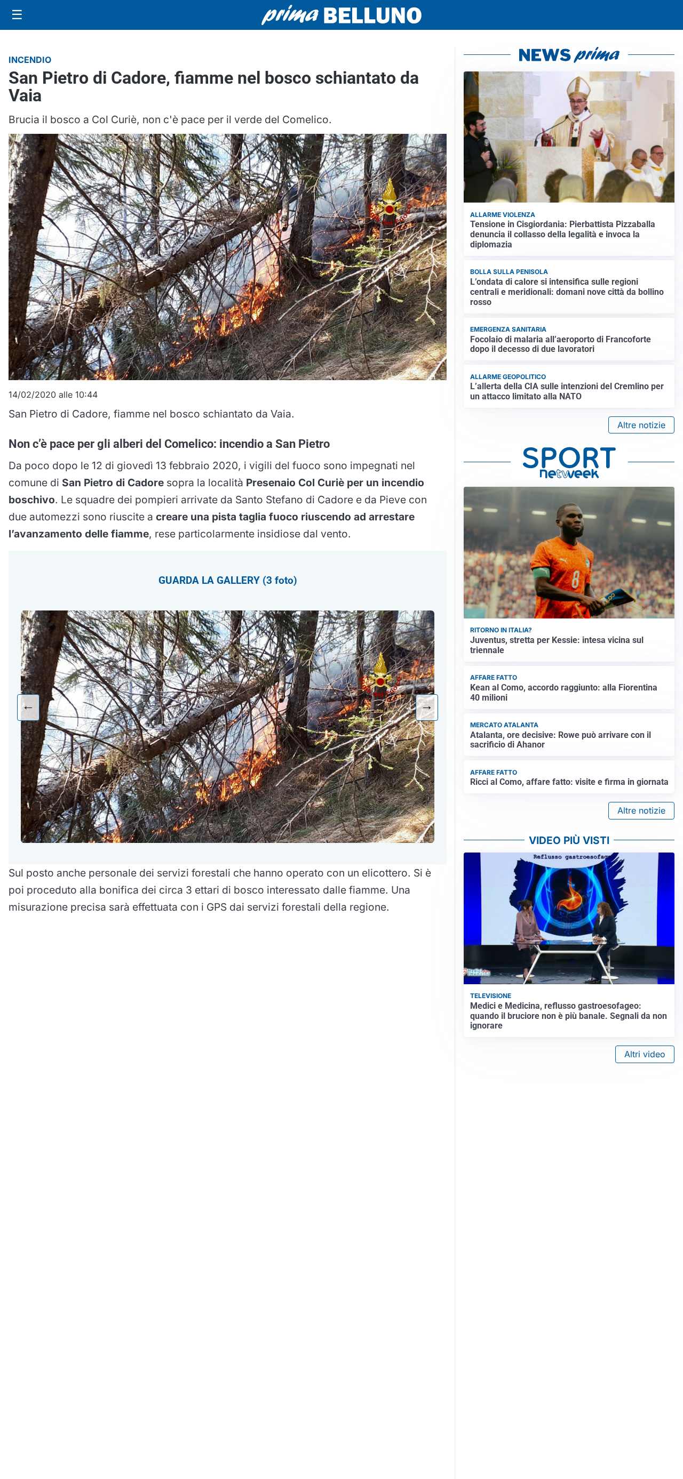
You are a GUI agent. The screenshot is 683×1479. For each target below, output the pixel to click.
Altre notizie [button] (641, 425)
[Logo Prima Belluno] (341, 15)
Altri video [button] (644, 1054)
